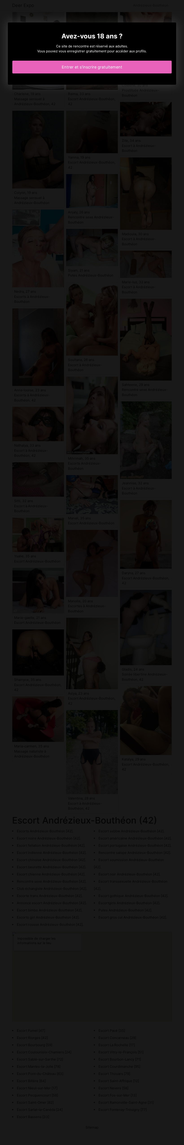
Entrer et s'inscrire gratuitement (92, 67)
